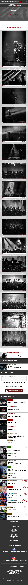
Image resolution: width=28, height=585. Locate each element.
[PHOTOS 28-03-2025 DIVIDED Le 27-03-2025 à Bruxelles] (14, 373)
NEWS (14, 529)
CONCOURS (14, 539)
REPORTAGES (14, 536)
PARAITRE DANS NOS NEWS (14, 571)
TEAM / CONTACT (14, 540)
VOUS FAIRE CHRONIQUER (14, 570)
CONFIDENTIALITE (14, 573)
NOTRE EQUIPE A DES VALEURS (14, 569)
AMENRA (14, 14)
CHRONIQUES (14, 533)
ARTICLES (14, 535)
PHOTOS (14, 531)
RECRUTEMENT (14, 572)
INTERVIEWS (14, 534)
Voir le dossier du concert (14, 27)
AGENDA (14, 537)
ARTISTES (14, 530)
